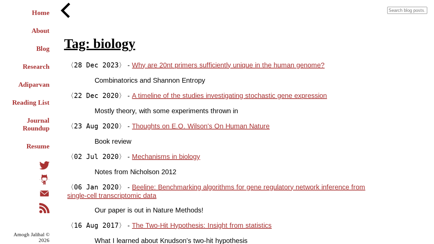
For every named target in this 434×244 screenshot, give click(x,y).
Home (41, 12)
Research (36, 66)
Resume (38, 146)
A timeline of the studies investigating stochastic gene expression (229, 95)
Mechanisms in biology (166, 156)
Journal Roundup (36, 124)
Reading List (31, 102)
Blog (43, 48)
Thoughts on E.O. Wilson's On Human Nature (201, 126)
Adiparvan (34, 84)
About (41, 30)
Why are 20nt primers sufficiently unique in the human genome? (228, 65)
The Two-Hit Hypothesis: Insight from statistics (202, 225)
